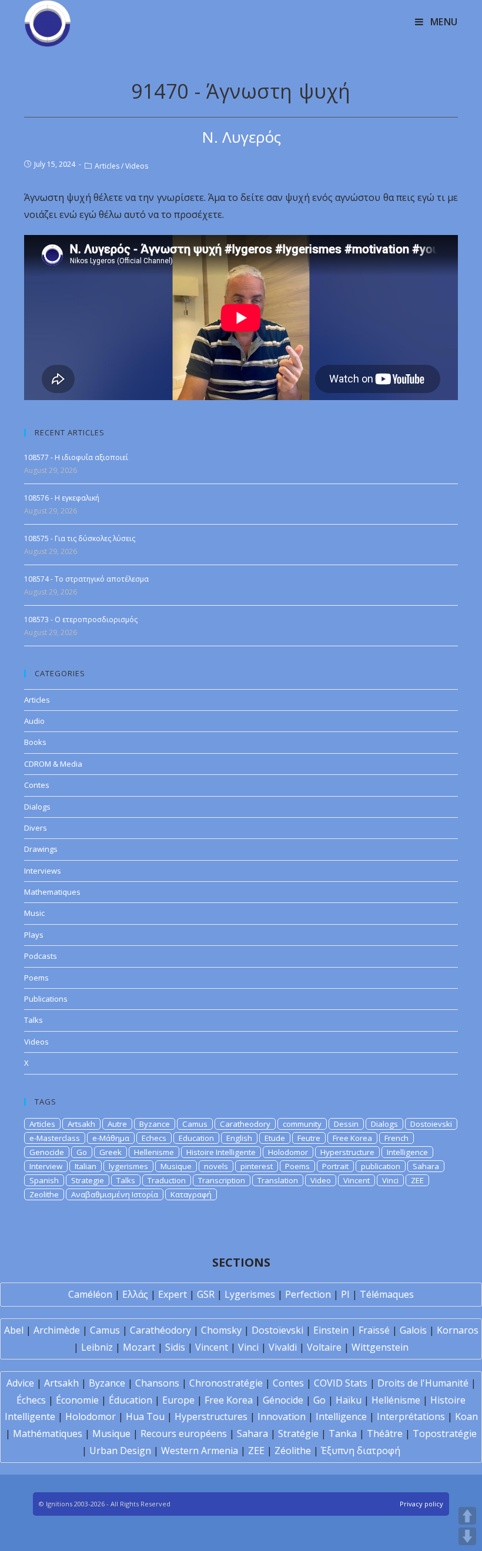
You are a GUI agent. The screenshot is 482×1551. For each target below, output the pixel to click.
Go (81, 1152)
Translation (277, 1180)
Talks (33, 1020)
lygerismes (128, 1166)
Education (196, 1138)
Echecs (154, 1138)
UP (467, 1516)
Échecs (31, 1400)
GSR (206, 1294)
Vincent (356, 1180)
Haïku (349, 1400)
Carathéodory (160, 1330)
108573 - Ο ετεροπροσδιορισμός (81, 620)
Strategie (87, 1180)
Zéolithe (293, 1450)
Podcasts (40, 956)
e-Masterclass (54, 1138)
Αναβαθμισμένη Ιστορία (114, 1194)
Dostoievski (431, 1124)
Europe (178, 1400)
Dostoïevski (277, 1330)
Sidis (175, 1347)
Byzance (154, 1124)
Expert (172, 1294)
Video (320, 1180)
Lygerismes (250, 1294)
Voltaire (324, 1347)
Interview (45, 1166)
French (396, 1138)
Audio (34, 721)
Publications (46, 998)
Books (35, 742)
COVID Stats (340, 1383)
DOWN (467, 1536)
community (302, 1124)
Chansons (157, 1383)
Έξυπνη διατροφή (360, 1450)
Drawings (41, 849)
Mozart (139, 1347)
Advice (20, 1383)
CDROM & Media (53, 763)
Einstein (331, 1330)
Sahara (426, 1166)
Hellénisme (395, 1400)
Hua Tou (145, 1416)
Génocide (283, 1400)
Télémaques (387, 1294)
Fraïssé (374, 1330)
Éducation (130, 1400)
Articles (107, 166)
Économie (77, 1400)
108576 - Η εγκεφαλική (61, 498)
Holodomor (288, 1152)
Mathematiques (52, 892)
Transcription (221, 1180)
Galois (413, 1330)
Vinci (390, 1180)
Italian (85, 1166)
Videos (136, 166)
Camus (194, 1124)
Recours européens (183, 1433)
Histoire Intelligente (221, 1152)
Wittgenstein (380, 1347)
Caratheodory (245, 1124)
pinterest (256, 1166)
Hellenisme (154, 1152)
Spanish (44, 1180)
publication (380, 1166)
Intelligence (407, 1152)
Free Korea (352, 1138)
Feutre (308, 1138)
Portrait (335, 1166)
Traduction (167, 1180)
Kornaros (457, 1330)
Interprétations (411, 1416)
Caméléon (90, 1294)
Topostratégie (445, 1433)
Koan (466, 1416)
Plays (33, 934)
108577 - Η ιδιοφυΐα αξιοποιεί (76, 457)
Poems (36, 977)
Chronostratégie (226, 1383)
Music (34, 913)
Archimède (57, 1330)
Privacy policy (421, 1503)
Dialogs (37, 806)
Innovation (281, 1416)
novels (216, 1166)
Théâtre (385, 1433)
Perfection (308, 1294)
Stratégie (298, 1433)
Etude (275, 1138)
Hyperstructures (211, 1416)
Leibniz (97, 1347)
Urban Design (120, 1450)
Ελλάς (135, 1294)
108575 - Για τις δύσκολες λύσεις (79, 538)
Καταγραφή (191, 1194)
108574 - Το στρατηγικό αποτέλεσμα (86, 579)
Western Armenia (199, 1450)
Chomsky (221, 1330)
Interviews (42, 870)
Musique (176, 1166)
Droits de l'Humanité (422, 1383)
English (239, 1138)
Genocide (46, 1152)
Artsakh (81, 1124)
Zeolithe (44, 1194)
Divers (35, 827)
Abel (14, 1330)
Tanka (343, 1433)
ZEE (417, 1180)
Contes (36, 785)
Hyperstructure (347, 1152)
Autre (117, 1124)
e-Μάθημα (110, 1138)
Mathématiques (47, 1433)
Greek (110, 1152)
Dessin (346, 1124)
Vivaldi (283, 1347)
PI (345, 1294)
